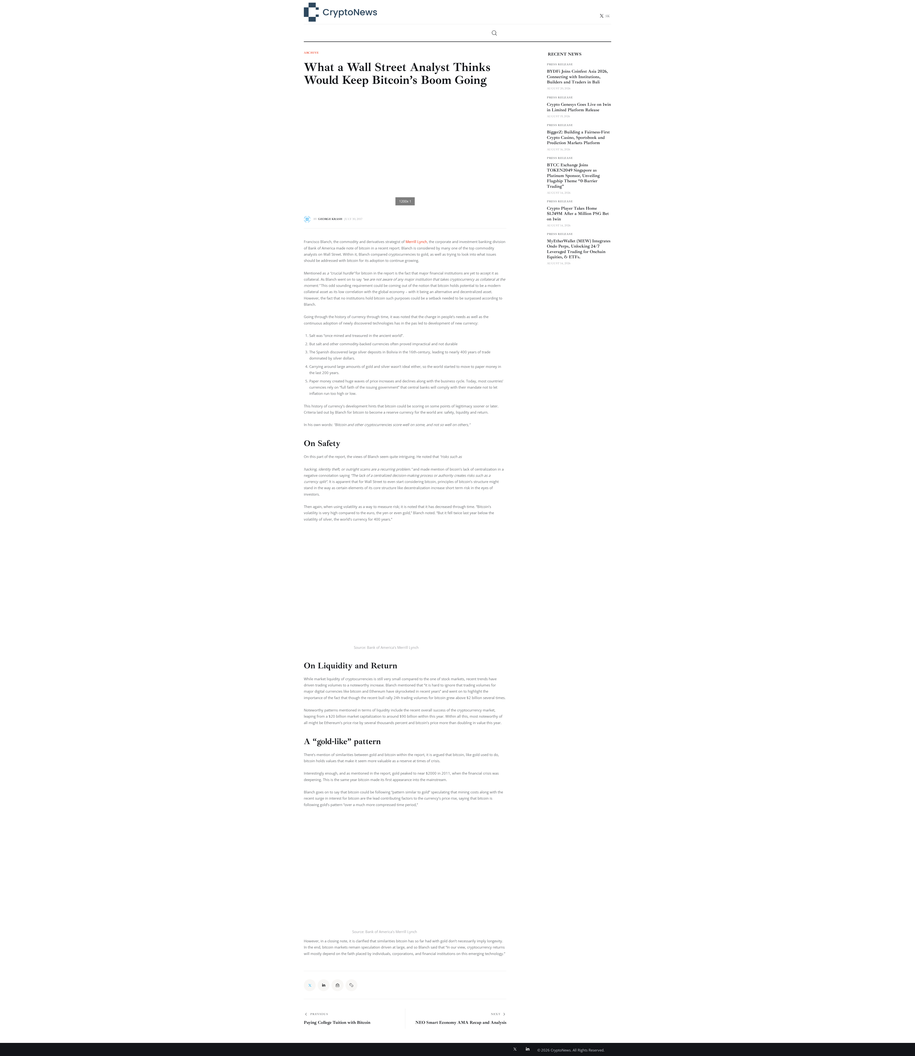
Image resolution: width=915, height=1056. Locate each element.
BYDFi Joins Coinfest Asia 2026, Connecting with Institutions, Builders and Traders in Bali (577, 77)
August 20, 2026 (558, 88)
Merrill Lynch (416, 241)
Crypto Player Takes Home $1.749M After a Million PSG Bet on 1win (578, 214)
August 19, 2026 (558, 116)
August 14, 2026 (558, 193)
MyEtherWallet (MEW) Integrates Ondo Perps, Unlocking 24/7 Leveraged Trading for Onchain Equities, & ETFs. (578, 249)
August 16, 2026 (558, 149)
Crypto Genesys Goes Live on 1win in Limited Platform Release (579, 107)
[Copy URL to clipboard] (351, 985)
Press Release (560, 64)
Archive (311, 53)
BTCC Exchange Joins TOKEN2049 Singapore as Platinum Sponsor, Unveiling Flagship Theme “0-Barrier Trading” (573, 175)
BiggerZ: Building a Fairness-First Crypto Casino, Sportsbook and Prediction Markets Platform (578, 137)
